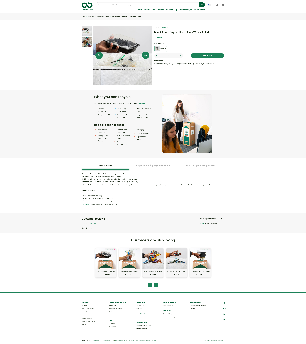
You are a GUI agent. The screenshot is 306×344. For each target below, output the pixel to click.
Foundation (85, 312)
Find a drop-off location (115, 308)
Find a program (113, 305)
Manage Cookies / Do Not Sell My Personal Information (142, 340)
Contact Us (193, 308)
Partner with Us (86, 315)
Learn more (86, 204)
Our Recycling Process (88, 308)
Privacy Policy (96, 340)
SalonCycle (139, 308)
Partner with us (199, 10)
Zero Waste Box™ (158, 10)
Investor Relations (87, 318)
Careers (84, 324)
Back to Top (86, 340)
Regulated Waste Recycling (143, 325)
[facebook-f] (224, 303)
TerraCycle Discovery (169, 317)
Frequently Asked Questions (198, 305)
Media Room (112, 326)
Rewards (111, 315)
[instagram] (224, 314)
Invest (140, 10)
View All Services (140, 317)
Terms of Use (106, 340)
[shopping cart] (222, 5)
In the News (112, 323)
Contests (111, 312)
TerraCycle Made (168, 305)
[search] (202, 4)
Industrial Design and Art (88, 321)
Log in (202, 223)
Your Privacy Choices (121, 340)
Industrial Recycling (141, 328)
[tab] (105, 166)
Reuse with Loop (171, 10)
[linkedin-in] (224, 319)
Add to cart (207, 56)
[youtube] (224, 308)
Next (145, 55)
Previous (99, 55)
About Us (84, 305)
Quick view (106, 266)
